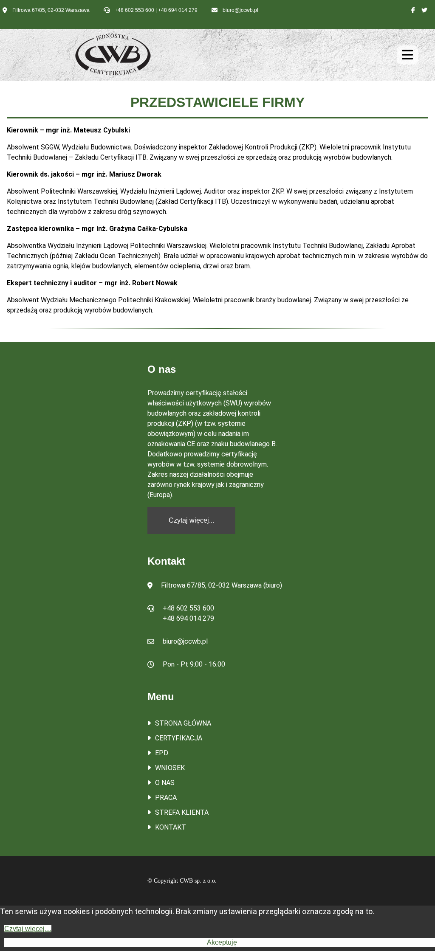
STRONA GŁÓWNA (183, 723)
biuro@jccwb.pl (240, 10)
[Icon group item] (413, 10)
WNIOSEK (170, 768)
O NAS (165, 783)
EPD (161, 753)
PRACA (166, 797)
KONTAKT (170, 827)
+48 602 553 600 (134, 10)
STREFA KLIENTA (182, 812)
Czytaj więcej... (191, 520)
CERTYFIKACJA (178, 738)
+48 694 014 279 (178, 10)
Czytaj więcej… (27, 928)
